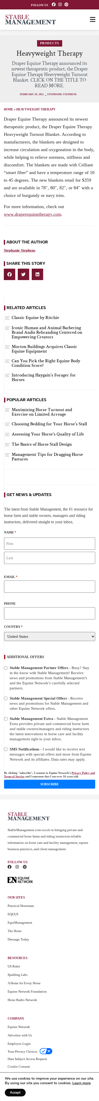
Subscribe (49, 784)
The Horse (15, 931)
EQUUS (13, 914)
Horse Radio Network (22, 1000)
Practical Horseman (21, 906)
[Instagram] (60, 4)
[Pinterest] (66, 4)
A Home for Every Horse (24, 983)
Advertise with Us (20, 1035)
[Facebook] (54, 4)
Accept (15, 1092)
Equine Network (19, 1027)
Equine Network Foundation (27, 991)
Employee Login (19, 1044)
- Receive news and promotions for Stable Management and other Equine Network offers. (49, 703)
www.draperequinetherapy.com (32, 214)
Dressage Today (18, 939)
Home (8, 109)
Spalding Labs (17, 975)
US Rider (14, 966)
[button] (9, 274)
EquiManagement (20, 922)
